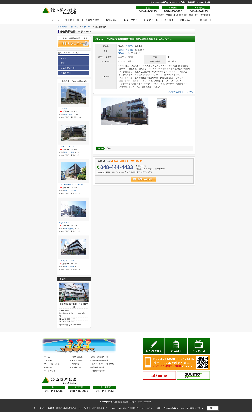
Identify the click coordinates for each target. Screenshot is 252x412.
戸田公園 (129, 50)
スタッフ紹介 (131, 20)
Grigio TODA (64, 223)
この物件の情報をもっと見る (180, 92)
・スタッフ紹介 (76, 360)
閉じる (213, 408)
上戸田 (71, 152)
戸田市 (126, 46)
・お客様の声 (75, 367)
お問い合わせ (187, 20)
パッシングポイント (66, 146)
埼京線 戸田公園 (68, 68)
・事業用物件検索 (97, 367)
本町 (71, 114)
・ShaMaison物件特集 (98, 360)
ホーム (55, 20)
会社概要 (169, 20)
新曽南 (71, 229)
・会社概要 (47, 360)
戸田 (127, 53)
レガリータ (63, 108)
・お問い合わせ (76, 357)
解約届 (203, 20)
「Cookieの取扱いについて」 (174, 408)
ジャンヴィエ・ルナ (66, 261)
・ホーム (46, 357)
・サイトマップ (48, 371)
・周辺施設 (74, 364)
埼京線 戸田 (66, 73)
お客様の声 (112, 20)
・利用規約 (47, 367)
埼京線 (121, 50)
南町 (131, 46)
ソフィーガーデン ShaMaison (71, 185)
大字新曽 (72, 191)
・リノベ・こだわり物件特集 (101, 364)
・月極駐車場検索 (97, 371)
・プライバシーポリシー (52, 364)
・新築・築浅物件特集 (98, 357)
